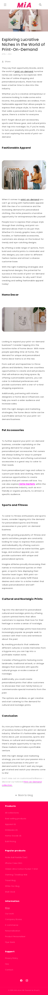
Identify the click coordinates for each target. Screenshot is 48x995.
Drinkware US (11, 830)
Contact (9, 969)
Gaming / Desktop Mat (16, 874)
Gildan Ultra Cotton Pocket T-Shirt (21, 869)
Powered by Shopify (32, 990)
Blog (7, 908)
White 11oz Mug (12, 886)
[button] (5, 4)
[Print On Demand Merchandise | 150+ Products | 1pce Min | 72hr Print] (24, 4)
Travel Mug (10, 880)
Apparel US (10, 824)
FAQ (7, 964)
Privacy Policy (11, 958)
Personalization (12, 931)
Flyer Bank (10, 942)
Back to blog (25, 795)
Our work (9, 913)
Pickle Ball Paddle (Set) (16, 857)
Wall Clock (10, 892)
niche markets (27, 484)
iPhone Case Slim (13, 863)
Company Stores (13, 919)
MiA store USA (19, 990)
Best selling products (15, 818)
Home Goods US (13, 835)
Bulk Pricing (10, 841)
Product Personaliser (15, 936)
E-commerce (11, 925)
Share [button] (8, 61)
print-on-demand (23, 71)
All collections (12, 812)
